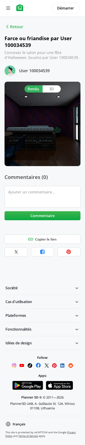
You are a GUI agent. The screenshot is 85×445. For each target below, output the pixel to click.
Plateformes (15, 315)
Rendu (33, 88)
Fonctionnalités (18, 329)
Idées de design (18, 343)
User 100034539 (34, 70)
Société (11, 287)
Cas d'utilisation (18, 301)
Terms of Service (28, 436)
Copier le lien (46, 239)
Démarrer (65, 8)
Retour (16, 26)
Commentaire (42, 215)
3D (51, 88)
